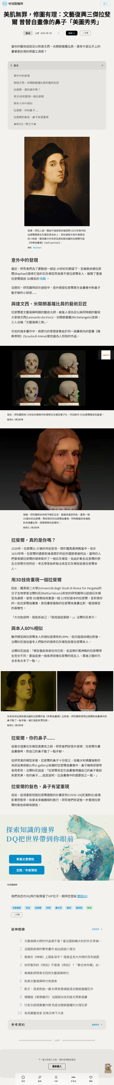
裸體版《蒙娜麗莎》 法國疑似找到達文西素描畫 (55, 997)
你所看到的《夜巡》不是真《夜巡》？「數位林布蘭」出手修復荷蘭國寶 (63, 965)
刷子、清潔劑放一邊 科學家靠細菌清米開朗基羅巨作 (58, 989)
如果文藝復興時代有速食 (40, 981)
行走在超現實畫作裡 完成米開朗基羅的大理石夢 (55, 1005)
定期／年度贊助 (26, 870)
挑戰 (43, 278)
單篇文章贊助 (25, 859)
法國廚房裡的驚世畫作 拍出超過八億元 (49, 949)
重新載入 (57, 1066)
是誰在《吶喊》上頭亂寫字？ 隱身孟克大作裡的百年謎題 (61, 957)
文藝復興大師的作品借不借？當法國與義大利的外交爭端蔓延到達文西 (63, 941)
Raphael (37, 247)
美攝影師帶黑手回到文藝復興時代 (46, 973)
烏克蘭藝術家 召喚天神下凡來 (44, 1013)
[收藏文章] (58, 33)
